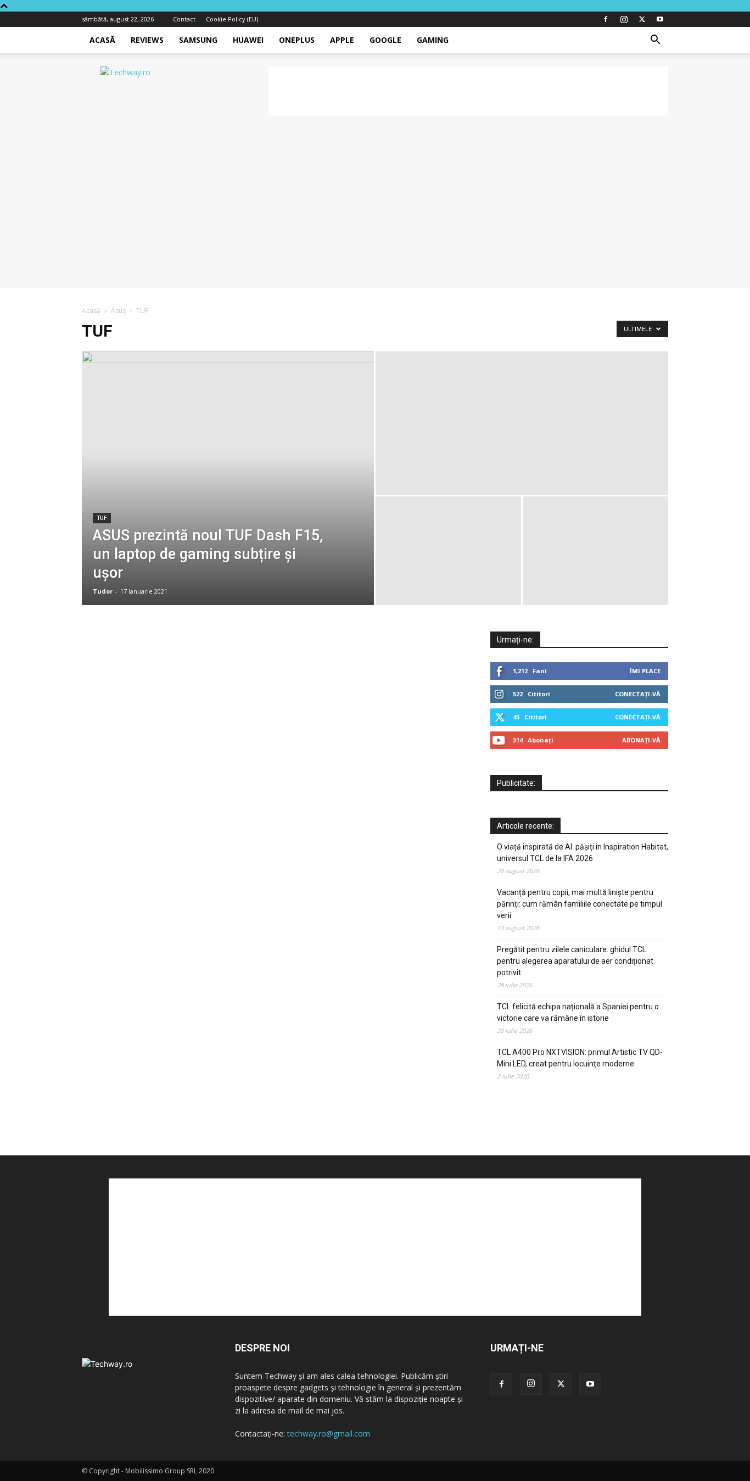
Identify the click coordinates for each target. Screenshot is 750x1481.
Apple (342, 40)
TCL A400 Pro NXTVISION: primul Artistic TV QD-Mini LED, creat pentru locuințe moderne (580, 1058)
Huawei (248, 40)
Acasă (102, 40)
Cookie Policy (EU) (232, 19)
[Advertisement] (468, 91)
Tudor (103, 591)
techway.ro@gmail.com (328, 1433)
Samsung (198, 40)
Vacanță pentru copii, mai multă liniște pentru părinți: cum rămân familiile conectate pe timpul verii (579, 904)
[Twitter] (642, 19)
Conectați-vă (638, 694)
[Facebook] (605, 19)
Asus (118, 310)
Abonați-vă (641, 740)
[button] (655, 41)
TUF (102, 518)
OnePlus (297, 40)
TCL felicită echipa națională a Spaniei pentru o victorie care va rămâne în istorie (578, 1012)
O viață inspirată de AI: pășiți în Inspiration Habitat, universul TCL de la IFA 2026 (582, 852)
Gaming (433, 40)
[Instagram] (623, 19)
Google (385, 40)
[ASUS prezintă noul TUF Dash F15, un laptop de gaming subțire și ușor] (228, 478)
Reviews (147, 40)
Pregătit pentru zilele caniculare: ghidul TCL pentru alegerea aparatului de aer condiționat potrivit (575, 961)
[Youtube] (660, 19)
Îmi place (645, 671)
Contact (184, 19)
